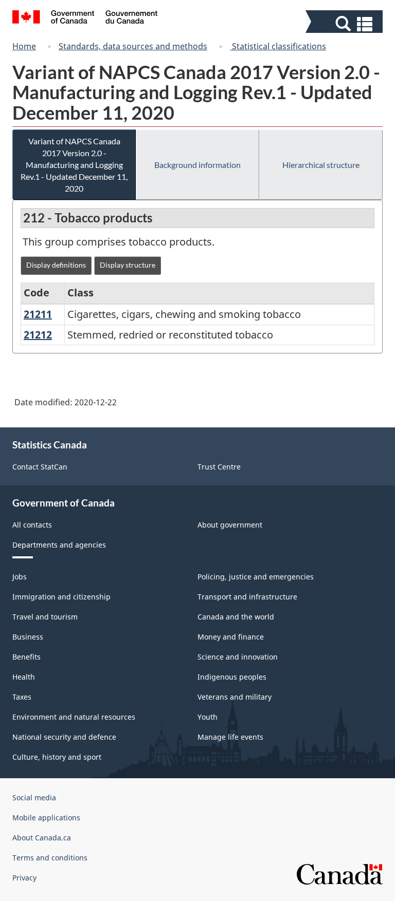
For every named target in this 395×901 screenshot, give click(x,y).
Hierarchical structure (321, 165)
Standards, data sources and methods (133, 46)
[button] (345, 23)
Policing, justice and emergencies (256, 576)
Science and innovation (238, 657)
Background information (197, 165)
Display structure (127, 264)
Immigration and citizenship (61, 597)
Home (24, 46)
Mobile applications (46, 817)
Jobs (19, 576)
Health (23, 677)
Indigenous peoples (232, 677)
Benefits (26, 657)
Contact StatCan (39, 467)
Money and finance (231, 637)
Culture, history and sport (56, 757)
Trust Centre (219, 467)
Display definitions (56, 264)
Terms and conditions (49, 857)
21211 (38, 314)
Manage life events (230, 737)
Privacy (24, 878)
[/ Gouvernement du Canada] (85, 18)
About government (230, 525)
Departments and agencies (59, 545)
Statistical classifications (278, 46)
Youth (208, 717)
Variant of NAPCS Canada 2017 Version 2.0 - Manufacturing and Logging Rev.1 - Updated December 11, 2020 (74, 164)
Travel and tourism (45, 617)
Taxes (21, 697)
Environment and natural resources (73, 717)
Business (27, 637)
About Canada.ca (41, 837)
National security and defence (64, 737)
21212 (38, 335)
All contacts (32, 525)
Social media (34, 797)
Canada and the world (236, 617)
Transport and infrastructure (247, 597)
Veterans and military (235, 697)
